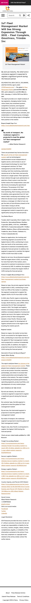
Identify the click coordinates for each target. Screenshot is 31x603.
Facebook (4, 509)
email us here (5, 504)
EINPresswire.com (8, 87)
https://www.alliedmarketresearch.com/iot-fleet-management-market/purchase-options (15, 279)
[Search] (20, 15)
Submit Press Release (8, 596)
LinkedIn (4, 513)
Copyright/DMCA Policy (10, 600)
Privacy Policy (23, 600)
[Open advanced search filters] (24, 15)
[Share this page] (28, 15)
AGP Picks (4, 2)
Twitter (3, 511)
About (8, 593)
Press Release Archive (18, 593)
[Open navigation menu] (3, 15)
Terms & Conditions (23, 596)
